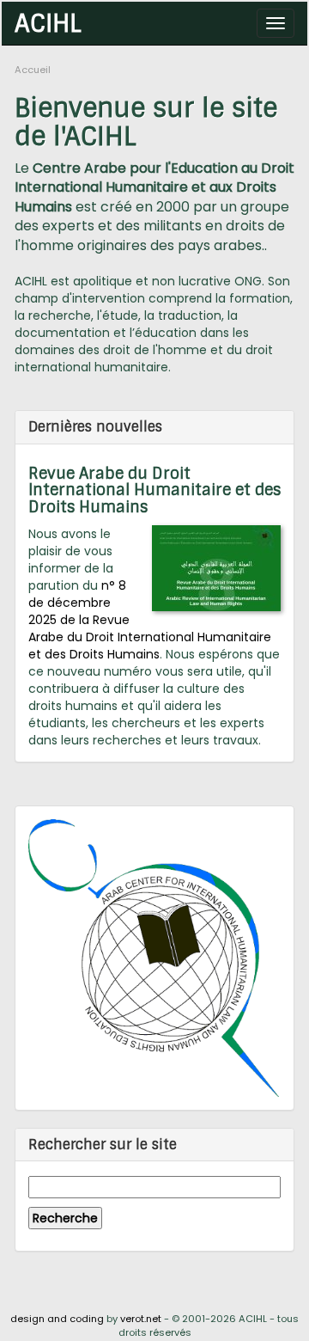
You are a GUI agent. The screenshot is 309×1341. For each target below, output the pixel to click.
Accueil (33, 70)
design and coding (57, 1319)
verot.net (140, 1319)
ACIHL (48, 22)
